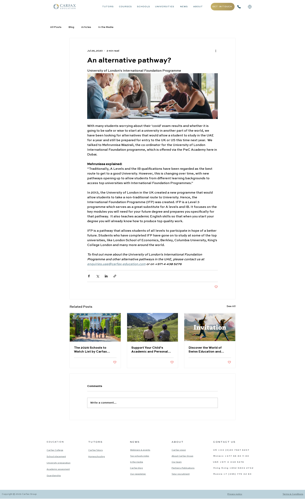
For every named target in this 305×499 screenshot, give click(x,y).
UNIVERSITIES (164, 7)
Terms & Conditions (293, 494)
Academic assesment (58, 469)
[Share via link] (114, 276)
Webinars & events (140, 450)
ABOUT (198, 7)
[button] (250, 6)
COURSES (125, 7)
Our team (177, 462)
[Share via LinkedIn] (106, 276)
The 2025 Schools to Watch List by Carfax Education (90, 350)
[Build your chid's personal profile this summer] (152, 327)
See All (231, 306)
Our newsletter (138, 474)
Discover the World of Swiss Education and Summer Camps (205, 350)
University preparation (58, 463)
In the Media (105, 27)
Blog (71, 27)
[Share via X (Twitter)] (97, 276)
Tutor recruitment (181, 474)
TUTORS (108, 7)
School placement (56, 457)
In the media (136, 462)
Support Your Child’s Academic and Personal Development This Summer (152, 350)
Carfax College (55, 450)
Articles (86, 27)
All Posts (55, 27)
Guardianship (54, 476)
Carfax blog (136, 468)
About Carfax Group (182, 456)
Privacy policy (234, 494)
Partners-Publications (183, 468)
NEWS (184, 7)
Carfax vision (179, 450)
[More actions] (216, 51)
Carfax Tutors (95, 450)
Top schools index (139, 456)
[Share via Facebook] (89, 276)
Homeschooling (96, 457)
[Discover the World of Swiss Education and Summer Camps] (209, 327)
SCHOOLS (143, 7)
